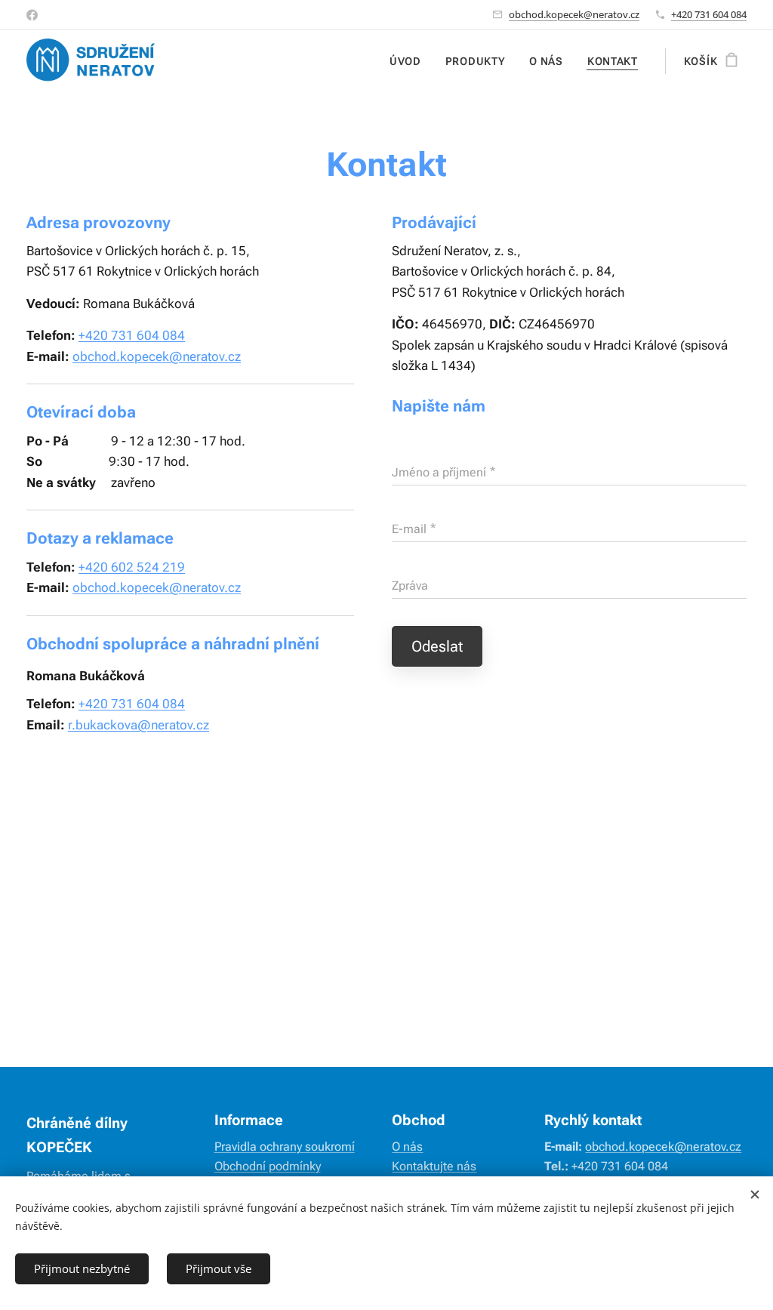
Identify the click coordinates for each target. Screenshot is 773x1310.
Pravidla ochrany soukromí (284, 1146)
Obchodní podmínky (267, 1166)
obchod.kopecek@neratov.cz (574, 14)
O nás (407, 1146)
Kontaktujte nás (434, 1166)
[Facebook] (32, 15)
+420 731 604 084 (709, 14)
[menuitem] (409, 61)
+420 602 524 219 (132, 567)
